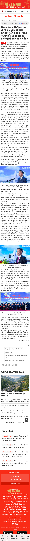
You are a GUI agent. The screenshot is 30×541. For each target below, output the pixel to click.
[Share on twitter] (6, 365)
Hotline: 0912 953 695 (15, 480)
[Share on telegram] (15, 365)
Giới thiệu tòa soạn (15, 483)
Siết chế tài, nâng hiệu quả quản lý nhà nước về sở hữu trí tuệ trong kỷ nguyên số (14, 438)
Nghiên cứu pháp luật (11, 11)
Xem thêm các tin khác (13, 422)
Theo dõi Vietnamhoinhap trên (10, 23)
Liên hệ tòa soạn (15, 476)
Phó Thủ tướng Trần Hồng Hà (15, 361)
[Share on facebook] (2, 365)
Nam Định (9, 352)
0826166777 (19, 514)
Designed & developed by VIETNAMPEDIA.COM (12, 527)
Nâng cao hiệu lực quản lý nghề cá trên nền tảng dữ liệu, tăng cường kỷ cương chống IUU (14, 454)
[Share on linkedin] (9, 365)
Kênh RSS (14, 524)
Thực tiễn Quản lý (12, 16)
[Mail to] (12, 365)
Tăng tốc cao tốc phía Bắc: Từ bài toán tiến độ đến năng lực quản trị (14, 393)
